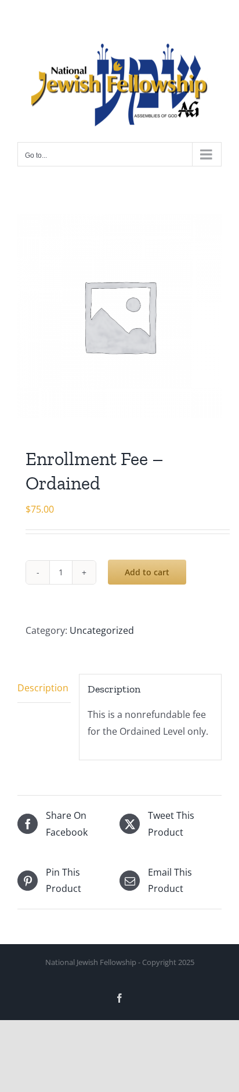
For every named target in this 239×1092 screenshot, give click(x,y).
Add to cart (147, 572)
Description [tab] (42, 687)
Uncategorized (102, 630)
